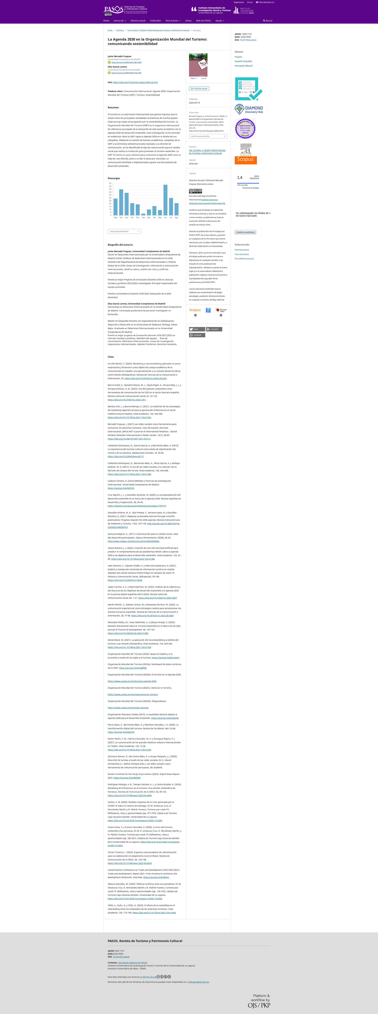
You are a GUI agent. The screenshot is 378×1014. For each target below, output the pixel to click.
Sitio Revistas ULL (266, 2)
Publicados (155, 20)
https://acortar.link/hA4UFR (165, 718)
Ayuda (219, 20)
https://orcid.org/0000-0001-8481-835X (126, 62)
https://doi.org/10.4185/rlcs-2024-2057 (157, 597)
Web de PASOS (203, 20)
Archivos (120, 30)
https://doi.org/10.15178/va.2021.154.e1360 (129, 474)
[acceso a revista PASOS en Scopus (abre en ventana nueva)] (246, 163)
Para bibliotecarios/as (244, 258)
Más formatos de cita (200, 136)
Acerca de (119, 20)
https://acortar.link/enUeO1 (166, 657)
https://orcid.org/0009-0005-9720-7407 (126, 73)
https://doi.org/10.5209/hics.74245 (125, 580)
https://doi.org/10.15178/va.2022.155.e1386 (133, 559)
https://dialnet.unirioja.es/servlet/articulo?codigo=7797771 (137, 505)
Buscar (269, 20)
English (238, 56)
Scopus (256, 188)
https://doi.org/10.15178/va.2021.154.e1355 (129, 417)
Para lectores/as (242, 249)
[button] (197, 329)
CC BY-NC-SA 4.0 (148, 977)
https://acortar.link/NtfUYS (121, 488)
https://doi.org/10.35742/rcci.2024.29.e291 (146, 378)
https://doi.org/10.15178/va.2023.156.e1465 (154, 912)
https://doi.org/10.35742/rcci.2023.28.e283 (152, 615)
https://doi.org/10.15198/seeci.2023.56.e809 (130, 795)
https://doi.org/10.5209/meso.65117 (126, 456)
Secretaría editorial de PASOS (132, 962)
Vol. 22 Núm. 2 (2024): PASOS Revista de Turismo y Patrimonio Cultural (158, 30)
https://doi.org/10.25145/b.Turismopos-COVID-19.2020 (135, 820)
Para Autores (172, 20)
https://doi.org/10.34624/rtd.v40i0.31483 (128, 633)
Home (106, 20)
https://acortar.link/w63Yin (121, 732)
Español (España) (243, 61)
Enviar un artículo (245, 232)
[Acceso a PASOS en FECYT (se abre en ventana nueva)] (249, 99)
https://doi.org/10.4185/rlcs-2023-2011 (127, 399)
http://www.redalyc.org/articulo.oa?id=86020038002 (133, 541)
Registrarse (239, 2)
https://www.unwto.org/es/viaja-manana (128, 707)
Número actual (138, 20)
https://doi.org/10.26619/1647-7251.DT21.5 (129, 438)
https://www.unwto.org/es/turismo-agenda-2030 (132, 681)
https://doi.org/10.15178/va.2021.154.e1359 (129, 647)
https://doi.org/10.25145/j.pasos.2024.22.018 (135, 82)
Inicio (110, 30)
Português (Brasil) (244, 65)
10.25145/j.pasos (248, 39)
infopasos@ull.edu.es (198, 982)
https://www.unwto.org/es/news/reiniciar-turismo (133, 694)
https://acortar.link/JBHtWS (127, 777)
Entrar (250, 2)
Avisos (188, 20)
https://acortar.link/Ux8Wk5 (133, 668)
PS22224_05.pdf (200, 88)
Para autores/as (242, 254)
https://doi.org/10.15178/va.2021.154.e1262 (129, 749)
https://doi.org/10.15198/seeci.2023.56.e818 (130, 863)
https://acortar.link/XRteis (156, 877)
